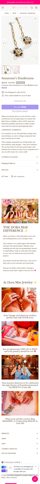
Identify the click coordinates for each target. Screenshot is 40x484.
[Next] (35, 40)
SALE (14, 13)
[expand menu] (3, 7)
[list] (20, 40)
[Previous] (5, 40)
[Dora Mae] (20, 7)
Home (7, 13)
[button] (36, 7)
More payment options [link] (20, 111)
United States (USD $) (12, 462)
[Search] (31, 7)
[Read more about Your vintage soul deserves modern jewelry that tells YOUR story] (20, 299)
